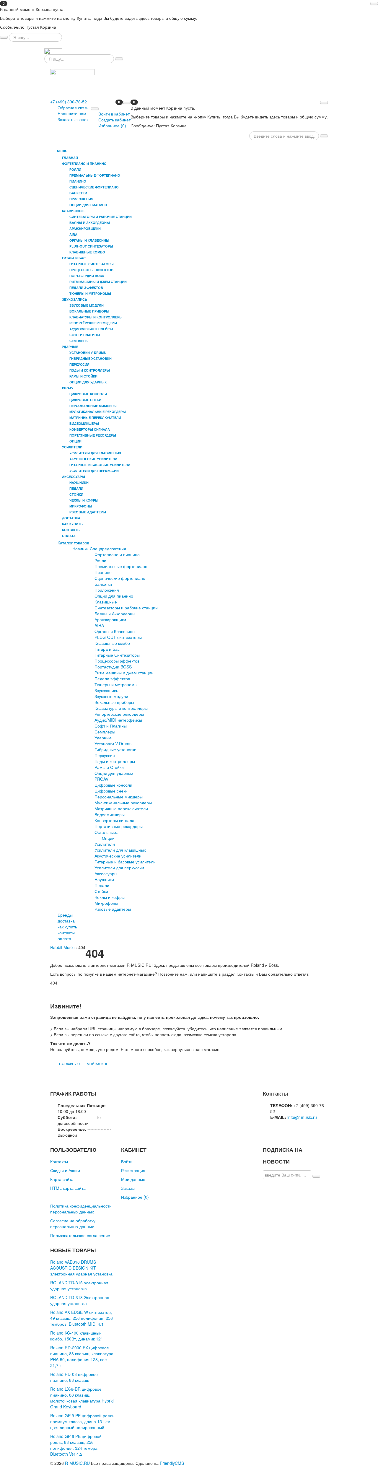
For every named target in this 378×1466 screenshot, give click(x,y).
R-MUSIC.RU (77, 1463)
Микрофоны (106, 903)
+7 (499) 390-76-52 (68, 102)
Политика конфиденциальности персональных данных (81, 1209)
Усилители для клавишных (120, 850)
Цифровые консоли (113, 785)
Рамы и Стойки (109, 767)
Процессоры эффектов (116, 661)
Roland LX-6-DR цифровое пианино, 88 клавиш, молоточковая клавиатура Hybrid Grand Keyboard (82, 1398)
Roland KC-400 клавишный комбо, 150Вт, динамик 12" (76, 1336)
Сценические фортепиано (119, 578)
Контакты (59, 1161)
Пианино (103, 572)
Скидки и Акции (65, 1170)
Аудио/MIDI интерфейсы (118, 720)
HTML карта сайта (68, 1188)
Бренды (65, 915)
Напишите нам (72, 113)
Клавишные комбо (112, 643)
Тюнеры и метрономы (115, 684)
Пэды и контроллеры (114, 761)
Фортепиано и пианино (117, 554)
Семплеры (104, 732)
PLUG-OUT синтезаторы (118, 637)
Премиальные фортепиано (120, 566)
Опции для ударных (113, 773)
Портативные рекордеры (118, 826)
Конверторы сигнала (114, 820)
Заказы (128, 1188)
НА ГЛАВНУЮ (69, 1064)
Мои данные (133, 1179)
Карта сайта (62, 1179)
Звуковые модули (111, 696)
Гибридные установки (115, 749)
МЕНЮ (61, 151)
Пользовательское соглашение (80, 1235)
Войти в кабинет (114, 114)
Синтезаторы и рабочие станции (126, 608)
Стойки (101, 891)
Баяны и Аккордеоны (114, 613)
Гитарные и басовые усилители (125, 862)
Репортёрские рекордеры (119, 714)
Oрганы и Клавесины (114, 631)
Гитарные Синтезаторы (117, 655)
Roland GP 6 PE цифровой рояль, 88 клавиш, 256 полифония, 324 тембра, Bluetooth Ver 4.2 (76, 1445)
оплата (69, 535)
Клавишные (105, 602)
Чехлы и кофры (109, 897)
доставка (71, 518)
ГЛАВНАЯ (70, 157)
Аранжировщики (110, 619)
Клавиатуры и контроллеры (121, 708)
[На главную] (53, 51)
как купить (72, 524)
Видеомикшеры (109, 814)
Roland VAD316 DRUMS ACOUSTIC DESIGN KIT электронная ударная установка (81, 1268)
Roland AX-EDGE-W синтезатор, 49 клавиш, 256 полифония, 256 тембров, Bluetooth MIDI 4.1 (81, 1318)
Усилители (104, 844)
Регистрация (133, 1170)
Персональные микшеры (118, 797)
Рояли (100, 560)
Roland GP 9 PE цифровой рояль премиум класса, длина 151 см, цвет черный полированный (82, 1421)
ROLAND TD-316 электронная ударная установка (79, 1285)
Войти (127, 1161)
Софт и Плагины (110, 726)
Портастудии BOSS (113, 667)
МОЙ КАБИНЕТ (98, 1064)
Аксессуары (105, 873)
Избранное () (112, 125)
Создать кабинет (114, 120)
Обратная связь (73, 107)
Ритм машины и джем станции (124, 673)
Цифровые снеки (111, 791)
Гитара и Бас (107, 649)
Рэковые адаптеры (112, 909)
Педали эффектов (112, 678)
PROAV (101, 779)
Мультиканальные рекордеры (123, 803)
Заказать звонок (73, 119)
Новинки (80, 548)
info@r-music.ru (302, 1117)
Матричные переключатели (121, 808)
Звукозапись (106, 690)
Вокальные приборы (114, 702)
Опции (108, 838)
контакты (71, 530)
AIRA (99, 625)
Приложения (106, 590)
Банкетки (103, 584)
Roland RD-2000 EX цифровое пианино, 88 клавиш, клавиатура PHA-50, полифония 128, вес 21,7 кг (81, 1356)
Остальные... (107, 832)
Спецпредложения (108, 548)
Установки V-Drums (112, 743)
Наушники (104, 879)
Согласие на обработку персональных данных (72, 1223)
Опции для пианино (113, 596)
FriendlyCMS (172, 1463)
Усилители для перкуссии (119, 868)
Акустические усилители (117, 856)
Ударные (103, 738)
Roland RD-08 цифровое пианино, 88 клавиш (74, 1377)
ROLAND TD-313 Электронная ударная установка (79, 1300)
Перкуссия (104, 755)
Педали (101, 885)
